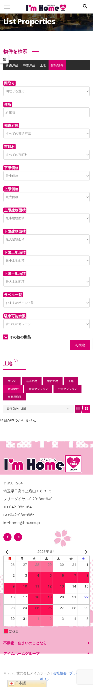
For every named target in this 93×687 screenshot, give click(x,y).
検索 (81, 345)
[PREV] (7, 551)
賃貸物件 (57, 65)
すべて (12, 381)
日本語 (20, 683)
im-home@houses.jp (21, 522)
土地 (43, 65)
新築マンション (17, 75)
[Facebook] (7, 537)
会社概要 (60, 673)
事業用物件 (67, 75)
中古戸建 (29, 65)
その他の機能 (20, 337)
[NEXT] (85, 551)
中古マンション (43, 75)
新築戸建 (12, 65)
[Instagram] (18, 537)
